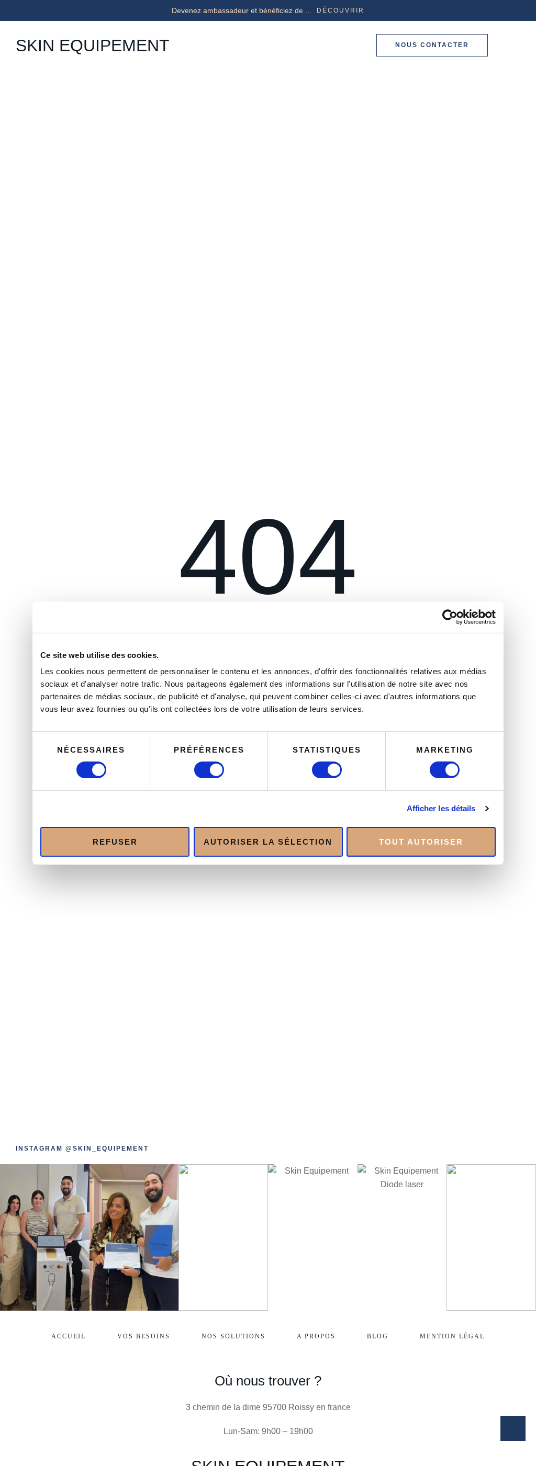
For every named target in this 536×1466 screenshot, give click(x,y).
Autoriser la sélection (268, 841)
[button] (340, 11)
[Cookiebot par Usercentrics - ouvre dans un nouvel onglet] (450, 616)
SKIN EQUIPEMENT (93, 45)
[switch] (209, 770)
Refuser (115, 841)
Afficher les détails (441, 808)
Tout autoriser (421, 841)
